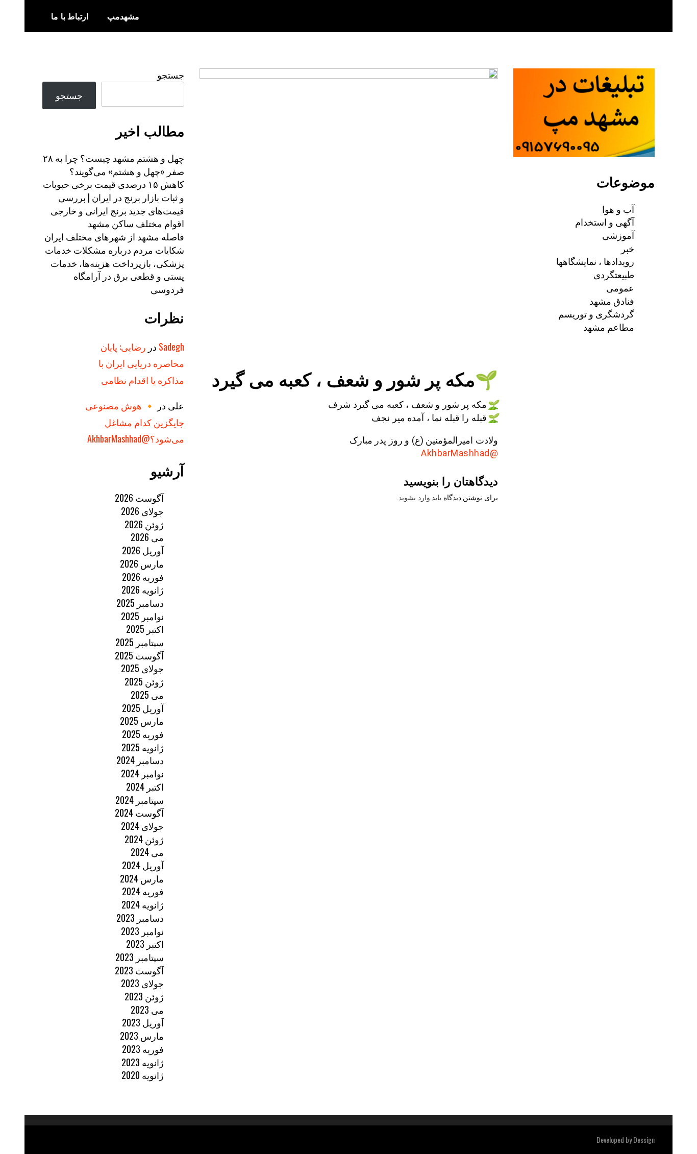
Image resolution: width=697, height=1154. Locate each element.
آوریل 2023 (143, 1022)
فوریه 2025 (143, 734)
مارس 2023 (142, 1035)
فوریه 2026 (143, 576)
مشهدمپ (123, 16)
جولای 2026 (142, 511)
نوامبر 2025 (142, 616)
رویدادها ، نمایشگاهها (595, 260)
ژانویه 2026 (142, 589)
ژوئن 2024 (144, 839)
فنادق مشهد (611, 300)
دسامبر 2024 (140, 760)
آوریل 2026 (143, 550)
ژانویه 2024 (142, 904)
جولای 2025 (142, 668)
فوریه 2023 (143, 1048)
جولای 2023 (142, 983)
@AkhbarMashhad (459, 453)
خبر (627, 248)
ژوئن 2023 (144, 996)
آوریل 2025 (143, 708)
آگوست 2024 (139, 812)
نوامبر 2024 (142, 773)
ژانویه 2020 (142, 1075)
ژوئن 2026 (144, 524)
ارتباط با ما (69, 16)
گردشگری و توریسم (596, 313)
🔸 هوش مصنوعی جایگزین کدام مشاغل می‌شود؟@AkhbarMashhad (134, 422)
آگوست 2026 (139, 497)
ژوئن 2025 (144, 681)
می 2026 (147, 537)
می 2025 (147, 694)
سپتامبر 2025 (139, 642)
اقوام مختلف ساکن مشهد (136, 223)
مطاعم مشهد (608, 326)
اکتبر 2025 (145, 628)
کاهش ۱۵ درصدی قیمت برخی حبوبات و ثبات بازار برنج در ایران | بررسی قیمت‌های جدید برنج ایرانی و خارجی (113, 196)
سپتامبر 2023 (139, 957)
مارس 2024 (142, 878)
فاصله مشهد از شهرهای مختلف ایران (114, 236)
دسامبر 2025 (140, 602)
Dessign (644, 1139)
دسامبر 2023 (140, 917)
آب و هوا (618, 208)
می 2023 (147, 1009)
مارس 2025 (142, 720)
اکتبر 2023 (145, 943)
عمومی (620, 287)
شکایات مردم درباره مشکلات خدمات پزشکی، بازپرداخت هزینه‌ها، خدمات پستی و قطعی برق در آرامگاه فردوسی (114, 269)
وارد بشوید (414, 498)
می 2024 (147, 851)
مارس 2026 (142, 563)
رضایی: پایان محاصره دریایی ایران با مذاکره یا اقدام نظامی (141, 363)
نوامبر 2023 (142, 931)
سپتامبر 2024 (139, 799)
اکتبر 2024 (145, 786)
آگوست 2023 (139, 970)
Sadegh (171, 346)
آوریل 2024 (143, 865)
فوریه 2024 (143, 891)
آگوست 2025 (139, 655)
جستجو (170, 74)
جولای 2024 (142, 825)
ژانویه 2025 (142, 747)
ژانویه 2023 (142, 1062)
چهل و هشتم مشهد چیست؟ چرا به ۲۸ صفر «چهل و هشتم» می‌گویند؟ (113, 164)
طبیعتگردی (613, 274)
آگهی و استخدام (604, 221)
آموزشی (618, 234)
